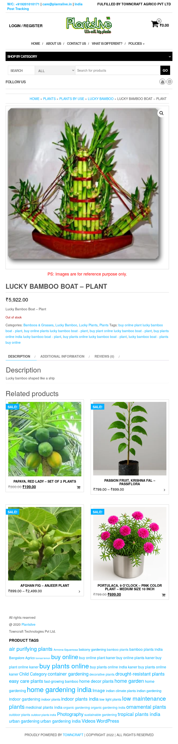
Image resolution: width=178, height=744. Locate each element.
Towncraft (73, 734)
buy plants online (64, 665)
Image (98, 690)
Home (35, 43)
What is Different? (107, 43)
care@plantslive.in (57, 4)
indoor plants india (80, 698)
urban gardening (24, 721)
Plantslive (28, 624)
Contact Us (76, 43)
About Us (53, 43)
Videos (88, 720)
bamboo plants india (146, 649)
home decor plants (96, 681)
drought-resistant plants (140, 673)
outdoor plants (19, 714)
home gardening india (59, 689)
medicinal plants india (43, 707)
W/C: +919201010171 (23, 4)
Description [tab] (19, 356)
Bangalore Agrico (22, 657)
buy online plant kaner (97, 657)
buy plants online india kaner (113, 666)
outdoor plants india (43, 715)
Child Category (33, 674)
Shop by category (22, 56)
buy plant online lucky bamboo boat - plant (121, 330)
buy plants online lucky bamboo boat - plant (95, 336)
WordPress (107, 720)
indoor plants (50, 699)
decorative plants (101, 674)
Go (165, 70)
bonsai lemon (43, 658)
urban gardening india (60, 721)
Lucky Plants (88, 325)
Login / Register (26, 25)
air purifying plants (31, 648)
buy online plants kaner (135, 657)
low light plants (110, 699)
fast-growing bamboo (61, 681)
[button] (161, 113)
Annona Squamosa (66, 650)
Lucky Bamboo (101, 98)
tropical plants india (139, 713)
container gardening (68, 673)
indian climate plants (121, 690)
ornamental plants (146, 706)
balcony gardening (92, 649)
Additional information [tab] (62, 356)
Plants (49, 98)
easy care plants (26, 680)
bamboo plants (117, 649)
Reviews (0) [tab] (104, 356)
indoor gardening (24, 699)
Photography (70, 713)
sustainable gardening (100, 714)
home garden (129, 680)
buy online (64, 656)
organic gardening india (108, 707)
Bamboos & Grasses (38, 325)
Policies (135, 43)
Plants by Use (71, 98)
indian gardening (149, 690)
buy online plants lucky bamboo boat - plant (56, 330)
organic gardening (76, 707)
